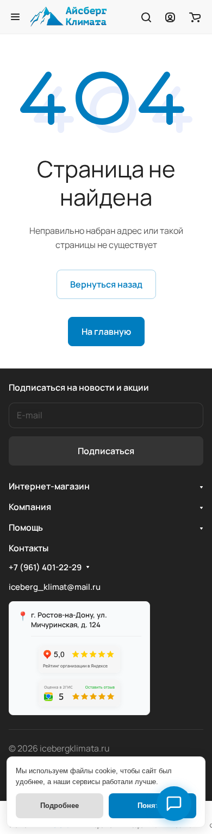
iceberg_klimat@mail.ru (55, 587)
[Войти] (170, 16)
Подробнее (59, 805)
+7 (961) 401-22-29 (45, 567)
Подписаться (106, 451)
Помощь (26, 527)
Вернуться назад (106, 284)
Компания (30, 507)
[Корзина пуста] (195, 16)
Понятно (152, 805)
